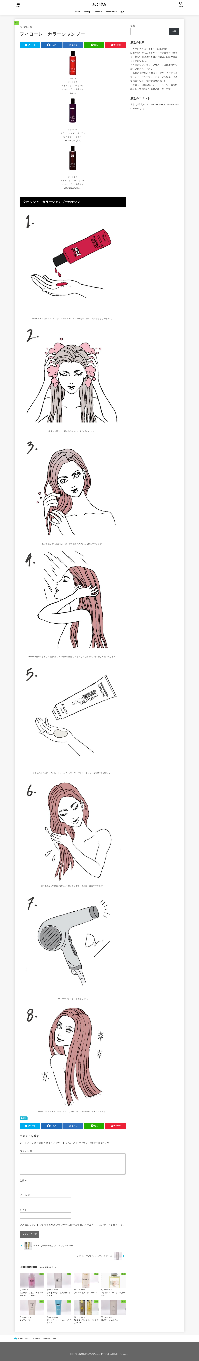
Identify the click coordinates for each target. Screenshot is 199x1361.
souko (136, 108)
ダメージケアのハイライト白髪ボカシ (149, 49)
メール (25, 1195)
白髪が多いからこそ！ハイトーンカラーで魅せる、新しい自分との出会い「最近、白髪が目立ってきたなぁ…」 (153, 57)
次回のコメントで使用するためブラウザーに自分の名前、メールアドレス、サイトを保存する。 (73, 1224)
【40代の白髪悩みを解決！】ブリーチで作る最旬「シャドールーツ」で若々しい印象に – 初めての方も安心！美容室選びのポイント (154, 77)
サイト (23, 1210)
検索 (132, 25)
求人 (122, 12)
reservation (111, 12)
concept (87, 12)
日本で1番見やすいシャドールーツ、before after (154, 104)
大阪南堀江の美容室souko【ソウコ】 (93, 1354)
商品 (17, 23)
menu (77, 12)
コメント (26, 1151)
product (98, 12)
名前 (24, 1180)
